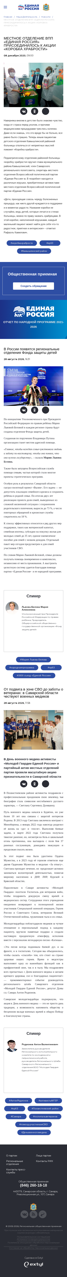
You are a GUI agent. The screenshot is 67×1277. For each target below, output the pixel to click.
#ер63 (50, 243)
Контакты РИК (44, 1161)
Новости (46, 17)
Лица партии (43, 1155)
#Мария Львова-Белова (33, 659)
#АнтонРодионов (18, 1100)
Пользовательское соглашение (33, 1237)
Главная (8, 17)
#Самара (16, 1116)
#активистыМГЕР (48, 1100)
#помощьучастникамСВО (33, 1124)
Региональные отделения (14, 1163)
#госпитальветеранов (45, 1116)
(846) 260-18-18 (33, 1185)
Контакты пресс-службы (16, 1171)
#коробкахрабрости (22, 243)
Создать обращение (33, 286)
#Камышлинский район (34, 251)
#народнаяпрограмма (21, 667)
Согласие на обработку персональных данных (33, 1248)
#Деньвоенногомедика (34, 1132)
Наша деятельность (26, 17)
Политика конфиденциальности (33, 1239)
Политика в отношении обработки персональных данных (34, 1243)
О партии (11, 1155)
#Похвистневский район (45, 1108)
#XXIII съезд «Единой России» (34, 675)
